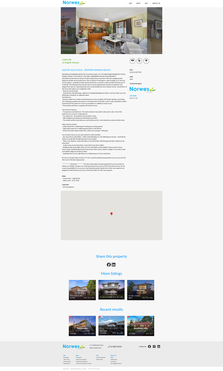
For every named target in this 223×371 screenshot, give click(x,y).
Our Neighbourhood (116, 363)
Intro (131, 79)
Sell (146, 3)
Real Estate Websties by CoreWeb (78, 368)
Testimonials (114, 359)
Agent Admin (66, 368)
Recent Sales (66, 363)
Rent (138, 3)
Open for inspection (81, 359)
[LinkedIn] (113, 266)
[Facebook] (109, 266)
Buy (130, 3)
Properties (66, 357)
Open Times (66, 359)
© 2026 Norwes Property (94, 368)
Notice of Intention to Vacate (83, 363)
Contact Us (142, 347)
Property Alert (67, 361)
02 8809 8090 (116, 347)
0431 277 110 (133, 98)
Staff (112, 357)
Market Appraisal (100, 357)
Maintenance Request (81, 361)
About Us (156, 3)
